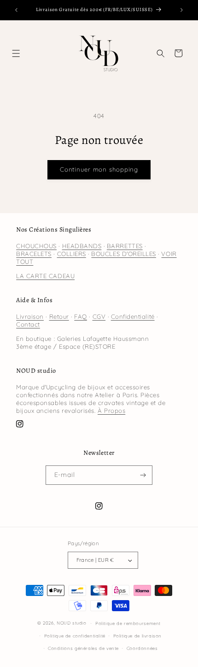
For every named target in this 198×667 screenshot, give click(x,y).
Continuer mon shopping (99, 169)
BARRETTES (125, 246)
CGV (99, 316)
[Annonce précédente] (16, 10)
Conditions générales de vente (83, 648)
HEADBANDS (82, 246)
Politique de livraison (137, 635)
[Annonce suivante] (182, 10)
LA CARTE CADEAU (45, 276)
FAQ (80, 316)
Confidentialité (133, 316)
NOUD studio (72, 622)
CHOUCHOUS (36, 246)
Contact (28, 324)
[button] (16, 53)
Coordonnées (142, 648)
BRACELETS (34, 253)
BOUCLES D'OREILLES (123, 253)
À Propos (111, 410)
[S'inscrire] (143, 475)
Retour (59, 316)
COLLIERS (71, 253)
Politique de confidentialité (74, 635)
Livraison (30, 316)
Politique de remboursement (128, 623)
